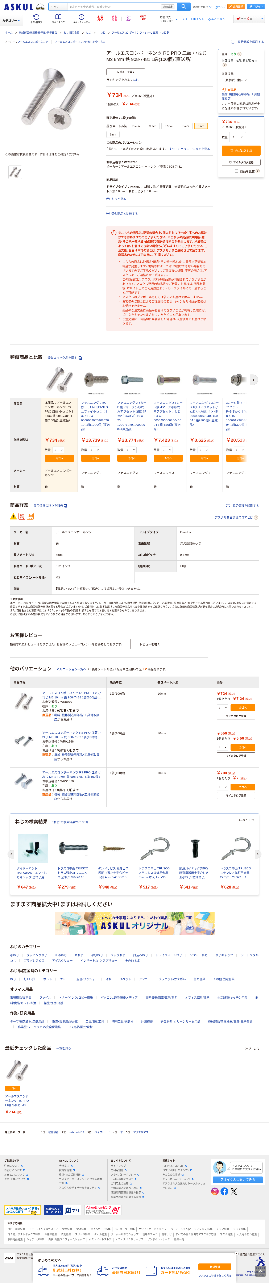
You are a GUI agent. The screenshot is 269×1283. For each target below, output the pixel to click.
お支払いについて (14, 1174)
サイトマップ (118, 1166)
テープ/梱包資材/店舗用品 (27, 1021)
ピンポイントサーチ (158, 1239)
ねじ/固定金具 (71, 32)
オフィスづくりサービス (129, 1239)
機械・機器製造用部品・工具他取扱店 (241, 96)
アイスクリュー (62, 960)
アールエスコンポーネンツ (33, 42)
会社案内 (64, 1166)
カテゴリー (9, 20)
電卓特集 (67, 1229)
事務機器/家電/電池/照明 (161, 997)
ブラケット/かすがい (172, 979)
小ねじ (101, 32)
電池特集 (81, 1229)
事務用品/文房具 (21, 997)
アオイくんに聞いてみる (237, 1179)
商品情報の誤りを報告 (48, 505)
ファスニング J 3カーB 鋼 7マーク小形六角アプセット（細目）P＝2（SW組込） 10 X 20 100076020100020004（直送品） (131, 416)
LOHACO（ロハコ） (172, 1166)
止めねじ (61, 955)
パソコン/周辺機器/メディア (119, 997)
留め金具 (199, 979)
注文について (11, 1166)
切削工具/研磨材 (122, 1021)
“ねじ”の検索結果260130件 (70, 822)
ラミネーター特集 (125, 1229)
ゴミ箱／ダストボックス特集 (24, 1234)
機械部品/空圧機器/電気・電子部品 (38, 32)
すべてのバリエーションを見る (189, 149)
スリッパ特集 (82, 1234)
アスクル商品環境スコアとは (234, 517)
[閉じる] (236, 1253)
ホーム (9, 32)
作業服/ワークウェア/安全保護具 (39, 1027)
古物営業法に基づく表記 (124, 1188)
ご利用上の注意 (119, 1183)
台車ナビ (167, 1234)
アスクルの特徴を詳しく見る (215, 1275)
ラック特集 (239, 1229)
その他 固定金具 (224, 979)
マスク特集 (226, 1234)
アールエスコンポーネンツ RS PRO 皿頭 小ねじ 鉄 (140, 32)
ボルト (47, 979)
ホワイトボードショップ (152, 1229)
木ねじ (79, 955)
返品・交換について (15, 1179)
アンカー (145, 979)
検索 (184, 7)
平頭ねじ (97, 955)
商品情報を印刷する (250, 41)
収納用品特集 (15, 1239)
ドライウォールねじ (169, 955)
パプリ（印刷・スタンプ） (175, 1170)
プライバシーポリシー (123, 1174)
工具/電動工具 (95, 1021)
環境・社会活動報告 (69, 1174)
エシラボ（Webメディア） (176, 1179)
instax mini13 (76, 1132)
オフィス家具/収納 (197, 997)
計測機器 (147, 1021)
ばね (109, 979)
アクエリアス (140, 1132)
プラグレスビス (34, 960)
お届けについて (13, 1170)
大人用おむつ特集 (247, 1234)
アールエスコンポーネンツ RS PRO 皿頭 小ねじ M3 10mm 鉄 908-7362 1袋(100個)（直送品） (72, 735)
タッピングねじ (37, 955)
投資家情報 (65, 1170)
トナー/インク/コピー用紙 (76, 997)
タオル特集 (100, 1234)
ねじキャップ (224, 955)
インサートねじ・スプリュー (98, 960)
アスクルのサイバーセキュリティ (78, 1187)
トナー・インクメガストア (43, 1229)
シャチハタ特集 (35, 1239)
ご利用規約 (117, 1170)
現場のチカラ (150, 1234)
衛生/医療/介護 (53, 1003)
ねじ (88, 32)
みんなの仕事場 (171, 1174)
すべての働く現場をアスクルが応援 (196, 1234)
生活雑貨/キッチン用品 (232, 997)
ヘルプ (221, 7)
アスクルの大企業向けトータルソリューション (183, 1185)
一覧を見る (63, 1048)
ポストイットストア (100, 1239)
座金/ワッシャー (87, 979)
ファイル (45, 997)
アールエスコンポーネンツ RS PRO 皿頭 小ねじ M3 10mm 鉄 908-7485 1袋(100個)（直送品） (72, 695)
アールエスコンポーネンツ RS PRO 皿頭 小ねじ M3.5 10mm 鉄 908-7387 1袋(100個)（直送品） (72, 775)
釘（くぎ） (30, 979)
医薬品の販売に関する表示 (126, 1197)
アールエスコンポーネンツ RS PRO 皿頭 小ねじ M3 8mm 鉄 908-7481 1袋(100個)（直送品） (17, 1101)
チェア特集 (222, 1229)
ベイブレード (102, 1132)
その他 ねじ (133, 960)
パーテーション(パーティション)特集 (191, 1229)
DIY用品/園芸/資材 (81, 1027)
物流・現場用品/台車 (65, 1021)
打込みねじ (140, 955)
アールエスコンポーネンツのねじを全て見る (80, 42)
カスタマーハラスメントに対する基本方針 (80, 1181)
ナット (64, 979)
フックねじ (118, 955)
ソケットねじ (199, 955)
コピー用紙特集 (16, 1229)
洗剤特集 (66, 1234)
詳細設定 (168, 6)
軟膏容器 (53, 1132)
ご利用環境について (122, 1179)
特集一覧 (179, 1239)
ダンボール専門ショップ (124, 1234)
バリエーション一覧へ (71, 669)
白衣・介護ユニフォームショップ (66, 1239)
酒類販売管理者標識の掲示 (126, 1192)
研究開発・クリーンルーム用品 (180, 1021)
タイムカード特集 (100, 1229)
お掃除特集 (50, 1234)
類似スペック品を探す (62, 357)
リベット (125, 979)
